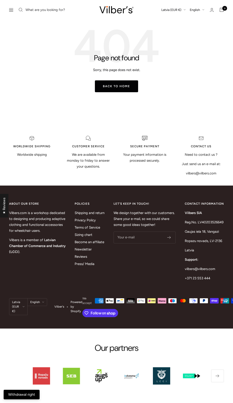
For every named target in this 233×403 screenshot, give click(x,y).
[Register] (169, 237)
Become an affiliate (89, 242)
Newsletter (83, 249)
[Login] (212, 10)
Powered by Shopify (76, 306)
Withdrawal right (21, 394)
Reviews (81, 257)
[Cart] (221, 10)
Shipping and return (89, 213)
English (195, 10)
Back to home (116, 86)
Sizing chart (83, 235)
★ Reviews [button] (4, 206)
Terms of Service (87, 227)
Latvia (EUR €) (171, 10)
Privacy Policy (85, 220)
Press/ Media (84, 264)
